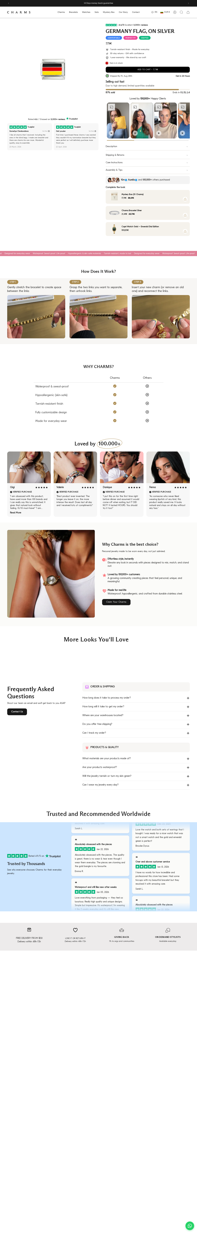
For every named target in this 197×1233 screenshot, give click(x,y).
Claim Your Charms (116, 602)
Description (111, 146)
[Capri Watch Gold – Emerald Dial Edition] (114, 229)
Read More (15, 513)
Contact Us (17, 712)
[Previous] (8, 3)
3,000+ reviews (58, 119)
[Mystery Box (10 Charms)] (114, 197)
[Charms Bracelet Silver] (114, 213)
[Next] (188, 3)
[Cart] (188, 12)
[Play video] (111, 133)
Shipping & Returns (115, 155)
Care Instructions (114, 162)
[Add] (185, 199)
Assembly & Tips (114, 170)
